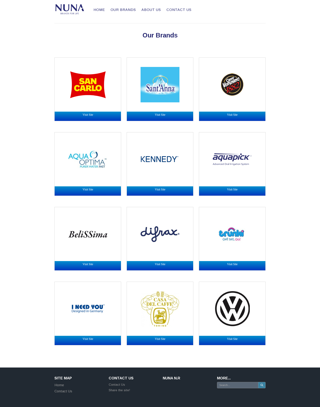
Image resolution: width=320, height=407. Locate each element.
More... (224, 378)
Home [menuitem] (99, 10)
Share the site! (119, 390)
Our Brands (160, 35)
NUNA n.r (171, 378)
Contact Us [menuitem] (178, 10)
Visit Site (88, 114)
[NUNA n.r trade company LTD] (69, 9)
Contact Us (121, 378)
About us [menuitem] (151, 10)
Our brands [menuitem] (123, 10)
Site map (63, 378)
